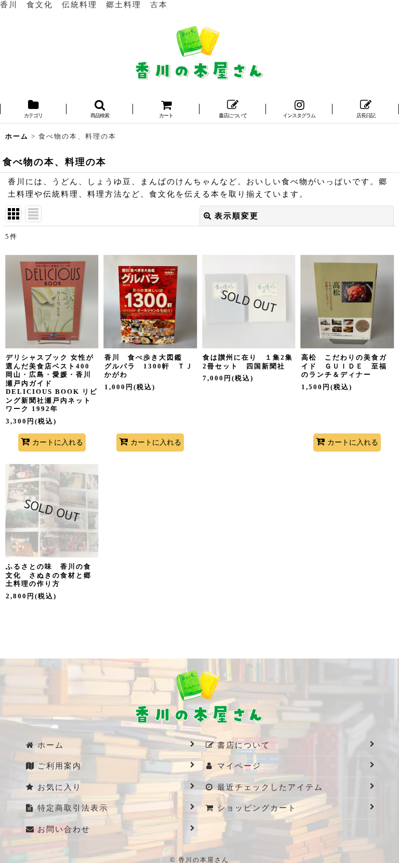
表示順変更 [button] (237, 216)
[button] (99, 110)
